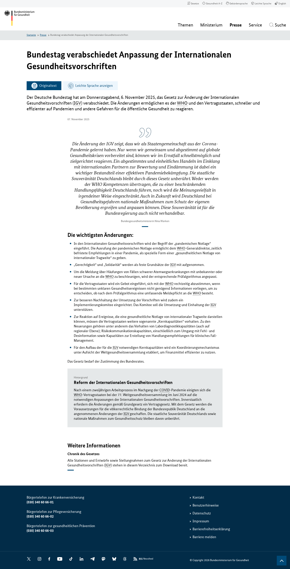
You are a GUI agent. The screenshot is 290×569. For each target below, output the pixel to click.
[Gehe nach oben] (281, 560)
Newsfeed (146, 559)
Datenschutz (202, 513)
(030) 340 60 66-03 (40, 530)
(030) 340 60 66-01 (40, 502)
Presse (43, 35)
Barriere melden (204, 537)
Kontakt (198, 497)
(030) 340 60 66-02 (40, 516)
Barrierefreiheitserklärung (211, 529)
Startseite (31, 35)
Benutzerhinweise (206, 505)
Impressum (201, 521)
